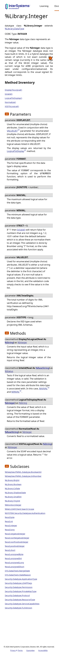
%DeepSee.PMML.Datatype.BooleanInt (23, 472)
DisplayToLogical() (13, 89)
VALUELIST (12, 130)
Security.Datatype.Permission (18, 587)
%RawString (42, 367)
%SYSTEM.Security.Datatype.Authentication (25, 513)
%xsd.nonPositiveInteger (16, 542)
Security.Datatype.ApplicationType (21, 579)
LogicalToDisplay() (13, 98)
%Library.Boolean (13, 484)
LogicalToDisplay (15, 151)
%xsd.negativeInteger (15, 533)
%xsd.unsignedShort (14, 566)
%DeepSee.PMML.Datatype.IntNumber (23, 476)
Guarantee (30, 650)
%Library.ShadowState (15, 492)
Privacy (13, 650)
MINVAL (15, 391)
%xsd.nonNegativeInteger (17, 537)
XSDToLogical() (12, 106)
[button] (7, 114)
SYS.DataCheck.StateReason (18, 574)
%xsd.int (9, 521)
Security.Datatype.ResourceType (20, 599)
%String (9, 342)
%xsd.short (10, 550)
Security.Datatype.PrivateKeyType (20, 591)
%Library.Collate (12, 488)
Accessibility (43, 650)
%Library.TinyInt (12, 500)
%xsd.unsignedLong (14, 562)
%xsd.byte (9, 517)
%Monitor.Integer (13, 504)
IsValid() (8, 94)
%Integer (22, 342)
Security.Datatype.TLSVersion (18, 607)
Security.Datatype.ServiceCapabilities (22, 603)
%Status (9, 371)
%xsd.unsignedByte (14, 554)
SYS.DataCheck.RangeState (17, 570)
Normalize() (10, 102)
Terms (20, 650)
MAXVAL (43, 388)
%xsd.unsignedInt (13, 558)
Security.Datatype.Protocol (17, 595)
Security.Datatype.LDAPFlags (18, 583)
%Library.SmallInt (13, 496)
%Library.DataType (14, 28)
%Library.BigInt (12, 480)
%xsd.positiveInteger (15, 546)
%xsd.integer (11, 525)
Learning (44, 6)
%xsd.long (10, 529)
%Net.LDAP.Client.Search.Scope (19, 509)
